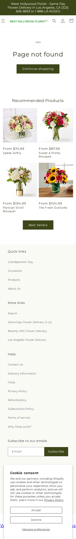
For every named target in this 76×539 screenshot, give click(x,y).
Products (14, 280)
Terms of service (19, 417)
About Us (14, 288)
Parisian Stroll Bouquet (13, 209)
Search (12, 313)
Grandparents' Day (20, 262)
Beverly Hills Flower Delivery (27, 331)
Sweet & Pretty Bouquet (49, 154)
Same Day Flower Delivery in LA (30, 322)
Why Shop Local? (20, 426)
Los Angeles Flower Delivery (27, 340)
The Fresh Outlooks (53, 207)
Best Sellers (38, 225)
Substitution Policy (21, 409)
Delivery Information (22, 373)
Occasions (15, 271)
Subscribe (56, 451)
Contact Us (15, 364)
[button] (54, 20)
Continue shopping (38, 69)
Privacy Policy (54, 500)
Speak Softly (12, 153)
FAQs (11, 382)
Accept (36, 510)
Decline (36, 520)
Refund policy (17, 400)
